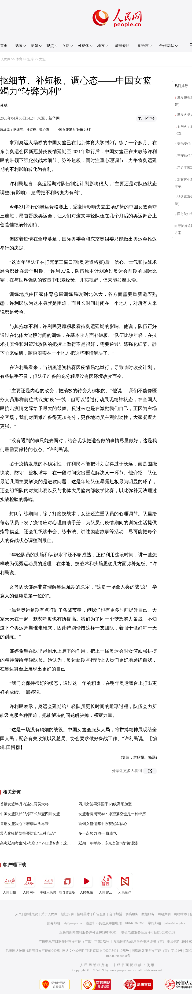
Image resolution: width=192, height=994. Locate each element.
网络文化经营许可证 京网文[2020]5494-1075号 (95, 951)
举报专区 (122, 46)
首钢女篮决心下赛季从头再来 (24, 824)
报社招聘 (67, 914)
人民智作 (124, 892)
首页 (3, 46)
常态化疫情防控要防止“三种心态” (28, 833)
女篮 (42, 59)
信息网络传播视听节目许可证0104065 (33, 951)
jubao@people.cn (175, 923)
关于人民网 (49, 914)
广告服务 (99, 914)
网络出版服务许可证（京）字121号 (157, 951)
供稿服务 (131, 914)
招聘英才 (83, 914)
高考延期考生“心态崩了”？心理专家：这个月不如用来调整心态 (52, 843)
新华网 (54, 118)
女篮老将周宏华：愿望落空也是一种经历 (112, 814)
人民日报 (9, 892)
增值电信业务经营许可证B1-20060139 (148, 932)
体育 (19, 59)
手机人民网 (48, 892)
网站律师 (180, 914)
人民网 (6, 59)
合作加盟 (115, 914)
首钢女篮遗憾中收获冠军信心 (102, 824)
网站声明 (164, 914)
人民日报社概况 (26, 914)
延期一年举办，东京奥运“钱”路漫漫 (108, 843)
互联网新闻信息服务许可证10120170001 (88, 932)
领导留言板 (67, 892)
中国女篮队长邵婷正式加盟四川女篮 (30, 814)
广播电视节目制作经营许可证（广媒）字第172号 (74, 941)
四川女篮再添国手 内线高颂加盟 (105, 804)
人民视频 (86, 892)
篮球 (30, 59)
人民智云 (105, 892)
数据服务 (148, 914)
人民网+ (29, 892)
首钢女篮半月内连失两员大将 (24, 804)
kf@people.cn (72, 923)
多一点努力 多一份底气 (97, 833)
